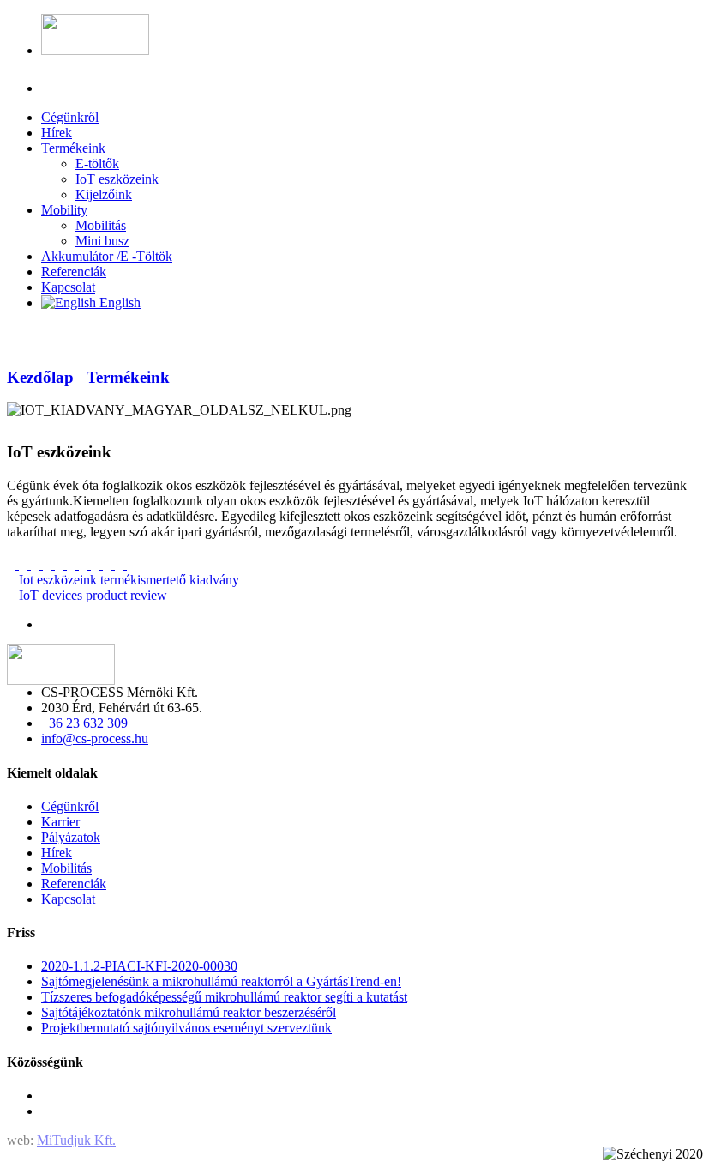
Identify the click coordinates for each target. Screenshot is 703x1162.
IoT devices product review (91, 595)
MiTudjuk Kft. (76, 1140)
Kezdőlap (40, 377)
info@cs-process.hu (94, 738)
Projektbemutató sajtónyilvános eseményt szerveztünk (186, 1027)
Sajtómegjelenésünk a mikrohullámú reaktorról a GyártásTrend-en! (221, 981)
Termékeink (128, 377)
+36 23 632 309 (84, 723)
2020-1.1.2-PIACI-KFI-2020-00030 (139, 966)
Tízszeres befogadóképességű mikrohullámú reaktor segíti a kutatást (224, 997)
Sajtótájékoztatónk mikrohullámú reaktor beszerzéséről (188, 1012)
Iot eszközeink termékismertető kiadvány (127, 579)
